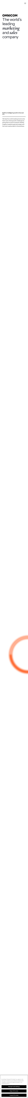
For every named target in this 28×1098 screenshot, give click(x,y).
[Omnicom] (12, 3)
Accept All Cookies (14, 1095)
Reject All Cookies (14, 1091)
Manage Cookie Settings (14, 1086)
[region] (14, 1086)
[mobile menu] (25, 3)
